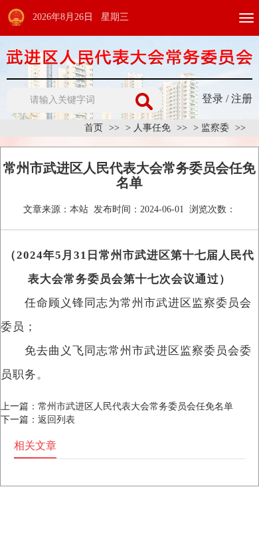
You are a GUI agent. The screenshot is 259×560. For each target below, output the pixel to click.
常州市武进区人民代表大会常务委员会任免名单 (135, 406)
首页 (93, 128)
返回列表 (56, 420)
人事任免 (152, 128)
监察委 (215, 128)
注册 (241, 98)
